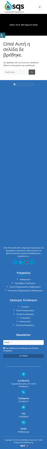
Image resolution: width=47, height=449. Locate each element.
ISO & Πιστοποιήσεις (25, 310)
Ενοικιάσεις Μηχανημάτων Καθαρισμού (25, 290)
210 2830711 (23, 401)
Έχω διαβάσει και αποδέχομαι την (20, 349)
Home (12, 25)
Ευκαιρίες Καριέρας (25, 314)
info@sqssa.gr (23, 432)
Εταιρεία (25, 306)
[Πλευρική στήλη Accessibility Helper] (2, 35)
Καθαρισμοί (25, 279)
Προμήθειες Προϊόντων (25, 283)
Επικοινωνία (25, 321)
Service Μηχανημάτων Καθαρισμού (25, 287)
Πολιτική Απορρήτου (25, 325)
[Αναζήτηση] (32, 72)
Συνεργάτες (25, 318)
